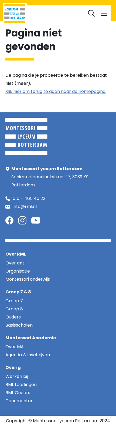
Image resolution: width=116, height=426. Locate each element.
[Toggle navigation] (104, 13)
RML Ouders (62, 2)
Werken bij (87, 2)
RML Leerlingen (33, 2)
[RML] (15, 13)
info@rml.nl (25, 206)
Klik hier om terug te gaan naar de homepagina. (55, 91)
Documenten (58, 11)
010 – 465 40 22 (29, 198)
